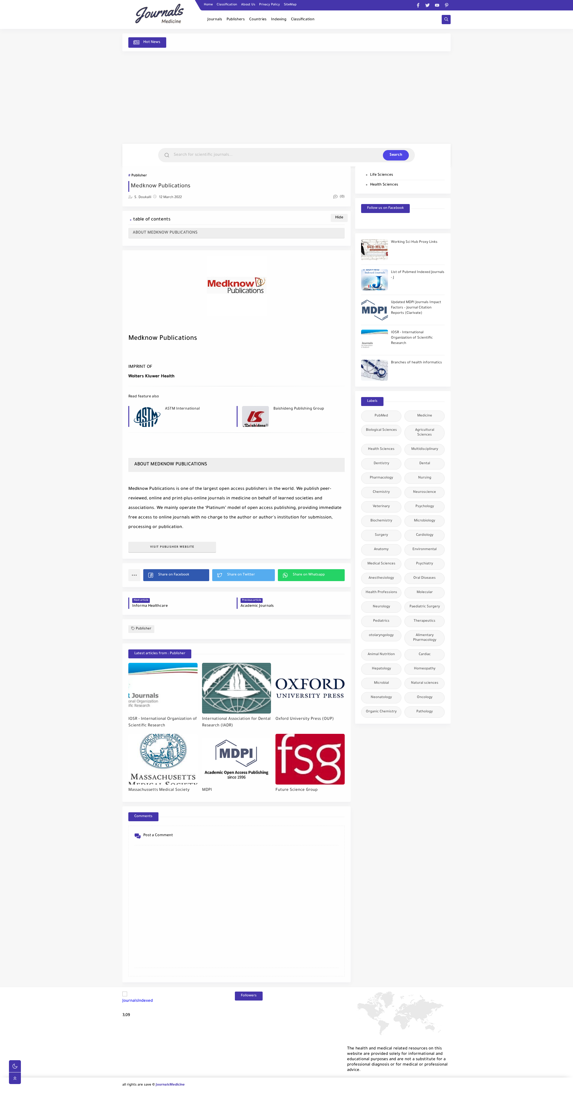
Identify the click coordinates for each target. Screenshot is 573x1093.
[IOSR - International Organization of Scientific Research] (163, 688)
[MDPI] (236, 759)
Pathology (424, 712)
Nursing (424, 478)
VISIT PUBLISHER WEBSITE (172, 547)
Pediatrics (381, 621)
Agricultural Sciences (424, 432)
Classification (227, 5)
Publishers (236, 20)
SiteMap (290, 5)
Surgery (381, 535)
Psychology (424, 507)
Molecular (425, 593)
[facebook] (418, 5)
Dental (424, 464)
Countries (258, 20)
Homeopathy (424, 669)
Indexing (278, 20)
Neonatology (381, 698)
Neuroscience (424, 492)
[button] (176, 575)
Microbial (381, 683)
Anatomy (381, 550)
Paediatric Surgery (424, 607)
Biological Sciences (381, 430)
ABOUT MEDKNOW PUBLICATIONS (165, 233)
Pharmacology (381, 478)
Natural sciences (424, 683)
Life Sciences (381, 175)
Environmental (424, 550)
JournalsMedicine (170, 1085)
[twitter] (427, 5)
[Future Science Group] (310, 759)
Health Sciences (384, 185)
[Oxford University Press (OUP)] (310, 688)
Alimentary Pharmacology (424, 638)
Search (395, 155)
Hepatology (381, 669)
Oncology (424, 698)
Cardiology (424, 535)
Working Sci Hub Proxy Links (414, 242)
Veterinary (381, 507)
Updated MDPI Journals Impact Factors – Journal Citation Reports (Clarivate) (416, 308)
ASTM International (182, 409)
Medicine (424, 416)
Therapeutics (424, 621)
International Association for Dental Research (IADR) (236, 722)
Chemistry (381, 492)
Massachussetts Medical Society (159, 790)
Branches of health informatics (416, 363)
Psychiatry (424, 564)
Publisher (139, 176)
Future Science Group (296, 790)
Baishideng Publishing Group (298, 409)
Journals (214, 20)
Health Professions (381, 593)
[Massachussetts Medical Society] (163, 759)
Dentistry (381, 464)
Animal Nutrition (381, 655)
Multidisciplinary (424, 449)
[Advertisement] (286, 97)
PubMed (381, 416)
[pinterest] (447, 5)
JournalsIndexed (137, 1001)
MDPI (207, 790)
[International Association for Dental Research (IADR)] (236, 688)
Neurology (381, 607)
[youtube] (437, 5)
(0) (342, 197)
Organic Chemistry (381, 712)
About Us (248, 5)
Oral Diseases (424, 578)
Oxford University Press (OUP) (304, 719)
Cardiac (425, 655)
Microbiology (424, 521)
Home (208, 5)
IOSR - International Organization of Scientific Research (162, 722)
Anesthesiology (381, 578)
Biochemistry (381, 521)
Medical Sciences (381, 564)
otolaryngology (381, 635)
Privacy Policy (269, 5)
